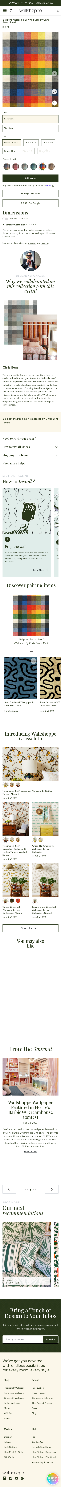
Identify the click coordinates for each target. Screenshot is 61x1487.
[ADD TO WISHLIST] (54, 91)
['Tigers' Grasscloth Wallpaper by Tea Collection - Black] (12, 901)
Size (5, 136)
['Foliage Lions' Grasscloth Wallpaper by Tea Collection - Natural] (45, 880)
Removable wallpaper (14, 1392)
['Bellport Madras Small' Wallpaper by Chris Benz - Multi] (42, 166)
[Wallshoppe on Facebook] (10, 1479)
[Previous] (9, 1189)
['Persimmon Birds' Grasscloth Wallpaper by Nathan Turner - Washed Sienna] (18, 785)
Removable (9, 118)
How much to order (14, 1452)
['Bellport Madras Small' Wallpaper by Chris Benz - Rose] (15, 166)
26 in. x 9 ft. (48, 142)
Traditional (8, 128)
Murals (7, 1408)
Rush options (10, 1447)
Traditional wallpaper (14, 1387)
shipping (32, 242)
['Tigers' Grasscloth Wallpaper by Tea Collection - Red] (18, 901)
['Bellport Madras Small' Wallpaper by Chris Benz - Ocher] (7, 166)
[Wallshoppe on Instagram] (4, 1479)
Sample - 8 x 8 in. (11, 142)
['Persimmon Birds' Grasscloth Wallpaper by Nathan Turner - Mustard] (30, 764)
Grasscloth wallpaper (14, 1398)
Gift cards (9, 1457)
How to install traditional (44, 1457)
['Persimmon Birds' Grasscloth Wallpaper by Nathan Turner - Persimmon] (12, 785)
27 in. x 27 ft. (44, 150)
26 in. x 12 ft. (9, 150)
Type (5, 112)
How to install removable (44, 1452)
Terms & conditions (41, 1447)
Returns (7, 1441)
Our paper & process (42, 1403)
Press (34, 1408)
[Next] (51, 1189)
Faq (33, 1436)
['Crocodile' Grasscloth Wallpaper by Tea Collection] (45, 819)
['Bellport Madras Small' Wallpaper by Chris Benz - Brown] (51, 166)
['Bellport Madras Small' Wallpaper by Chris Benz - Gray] (24, 166)
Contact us (37, 1441)
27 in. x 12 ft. (27, 150)
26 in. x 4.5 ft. (31, 142)
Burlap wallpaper (12, 1403)
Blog (34, 1413)
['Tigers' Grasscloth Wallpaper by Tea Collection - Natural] (16, 880)
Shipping (8, 1436)
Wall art (8, 1413)
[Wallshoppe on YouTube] (17, 1479)
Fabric (7, 1418)
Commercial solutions (42, 1398)
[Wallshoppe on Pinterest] (22, 1478)
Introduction (38, 1387)
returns (44, 242)
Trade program (39, 1392)
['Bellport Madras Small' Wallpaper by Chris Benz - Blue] (33, 166)
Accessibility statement (42, 1462)
